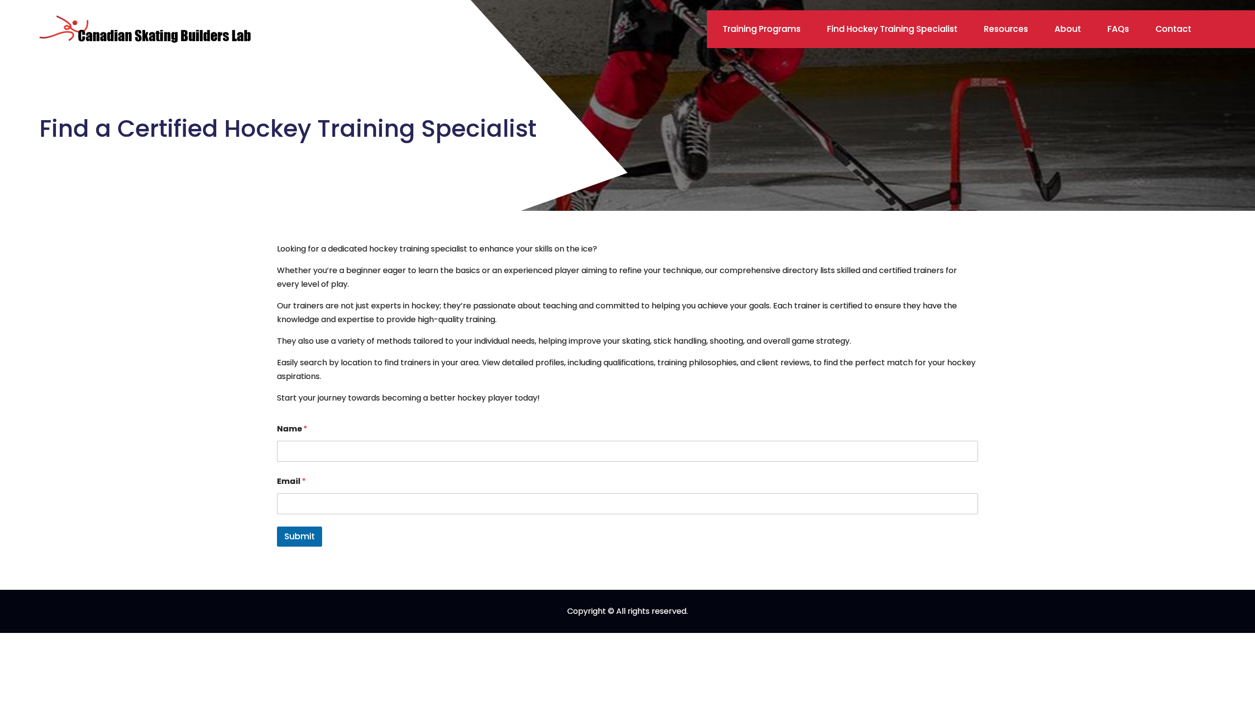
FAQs (1118, 29)
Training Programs (762, 29)
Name (292, 428)
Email (291, 481)
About (1067, 29)
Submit (299, 536)
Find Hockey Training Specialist (892, 29)
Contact (1173, 29)
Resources (1006, 29)
